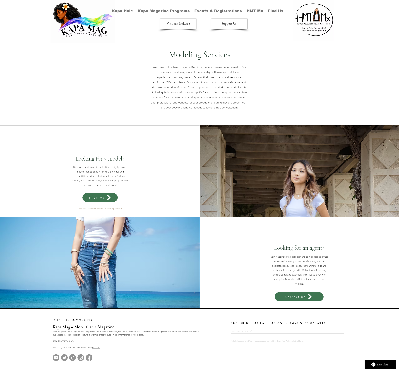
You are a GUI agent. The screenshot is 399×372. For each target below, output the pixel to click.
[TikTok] (72, 357)
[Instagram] (80, 357)
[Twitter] (64, 357)
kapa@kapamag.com (63, 340)
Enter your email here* (241, 331)
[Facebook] (89, 357)
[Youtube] (56, 357)
